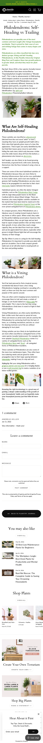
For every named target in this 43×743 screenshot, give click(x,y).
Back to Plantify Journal (23, 513)
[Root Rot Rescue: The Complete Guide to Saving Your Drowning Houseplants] (8, 573)
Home (14, 17)
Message (6, 463)
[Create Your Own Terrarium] (21, 650)
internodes (6, 359)
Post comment (21, 488)
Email (5, 452)
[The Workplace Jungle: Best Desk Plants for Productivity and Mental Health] (8, 555)
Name (5, 442)
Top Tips (16, 22)
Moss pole (31, 302)
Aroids (5, 20)
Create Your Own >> (21, 669)
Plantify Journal (23, 17)
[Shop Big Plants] (21, 686)
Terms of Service (22, 496)
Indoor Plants (21, 20)
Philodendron (30, 20)
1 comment (24, 22)
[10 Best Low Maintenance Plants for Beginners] (8, 544)
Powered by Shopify (21, 741)
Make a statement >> (21, 706)
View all (21, 535)
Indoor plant (12, 20)
